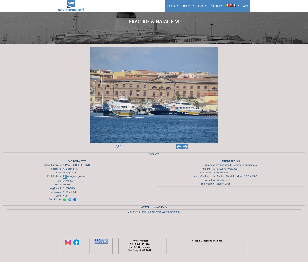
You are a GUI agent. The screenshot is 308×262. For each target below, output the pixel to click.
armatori (186, 6)
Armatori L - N (70, 169)
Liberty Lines (69, 172)
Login (245, 6)
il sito (200, 6)
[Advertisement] (154, 227)
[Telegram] (69, 199)
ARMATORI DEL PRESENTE (76, 165)
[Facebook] (75, 199)
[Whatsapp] (64, 199)
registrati (215, 6)
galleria (171, 6)
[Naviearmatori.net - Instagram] (68, 245)
